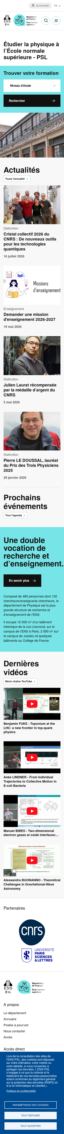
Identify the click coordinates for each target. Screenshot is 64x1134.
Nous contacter (14, 1031)
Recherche (46, 20)
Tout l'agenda (13, 515)
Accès (8, 1037)
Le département (15, 1012)
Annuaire (10, 1018)
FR (55, 5)
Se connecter (42, 5)
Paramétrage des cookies (31, 1105)
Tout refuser (30, 1115)
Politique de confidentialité (21, 1091)
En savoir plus (19, 580)
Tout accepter (30, 1126)
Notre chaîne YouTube (18, 681)
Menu (56, 20)
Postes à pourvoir (16, 1025)
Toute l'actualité (15, 178)
